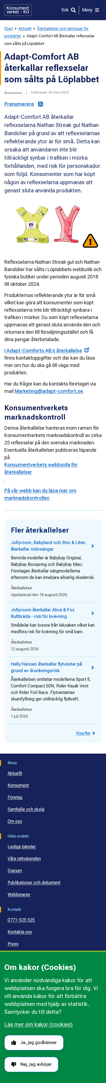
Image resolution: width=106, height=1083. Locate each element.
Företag (15, 797)
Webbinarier (19, 894)
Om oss (15, 821)
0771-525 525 (21, 920)
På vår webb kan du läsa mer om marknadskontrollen (40, 494)
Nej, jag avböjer (36, 1064)
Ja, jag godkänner (38, 1042)
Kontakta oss (20, 932)
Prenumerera (19, 104)
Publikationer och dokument (34, 882)
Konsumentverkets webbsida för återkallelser (41, 468)
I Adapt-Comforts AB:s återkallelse (43, 350)
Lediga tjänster (22, 846)
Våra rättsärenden (24, 858)
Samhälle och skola (26, 809)
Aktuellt (25, 28)
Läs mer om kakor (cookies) (38, 1024)
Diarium (15, 870)
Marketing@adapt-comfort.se (49, 391)
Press (13, 944)
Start (8, 28)
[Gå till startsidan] (18, 10)
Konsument (18, 785)
